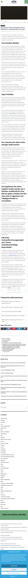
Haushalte (3, 460)
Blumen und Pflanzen (5, 431)
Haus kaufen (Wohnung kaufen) (7, 454)
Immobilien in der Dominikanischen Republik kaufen (11, 537)
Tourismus (3, 494)
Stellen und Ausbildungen (6, 491)
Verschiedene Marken (6, 340)
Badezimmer (3, 428)
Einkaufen (3, 437)
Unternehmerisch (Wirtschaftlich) (8, 498)
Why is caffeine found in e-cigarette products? (14, 307)
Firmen (2, 447)
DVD (1, 435)
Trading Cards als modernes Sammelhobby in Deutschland (13, 396)
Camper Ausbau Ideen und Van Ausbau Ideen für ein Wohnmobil (14, 527)
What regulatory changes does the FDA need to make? (14, 320)
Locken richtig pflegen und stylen (8, 370)
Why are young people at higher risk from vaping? (14, 315)
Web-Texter (3, 504)
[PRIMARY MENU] (2, 2)
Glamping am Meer (4, 529)
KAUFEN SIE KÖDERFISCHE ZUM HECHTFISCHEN (10, 545)
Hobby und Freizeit (5, 462)
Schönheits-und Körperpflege (7, 483)
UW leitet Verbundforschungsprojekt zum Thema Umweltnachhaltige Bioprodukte (11, 348)
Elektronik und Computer (6, 439)
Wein (2, 506)
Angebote (3, 420)
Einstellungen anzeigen (14, 573)
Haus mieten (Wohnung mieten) (7, 456)
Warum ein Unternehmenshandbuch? (8, 543)
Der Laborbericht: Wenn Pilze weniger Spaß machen (11, 342)
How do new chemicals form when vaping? (14, 311)
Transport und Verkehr (5, 496)
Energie (2, 441)
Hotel (2, 464)
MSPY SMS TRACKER (5, 535)
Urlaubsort (3, 502)
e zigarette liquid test (12, 255)
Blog (2, 429)
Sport (2, 489)
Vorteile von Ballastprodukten (7, 373)
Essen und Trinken (4, 443)
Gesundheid (3, 25)
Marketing (3, 475)
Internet (2, 466)
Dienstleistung (4, 433)
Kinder (2, 470)
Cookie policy (12, 576)
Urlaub (2, 500)
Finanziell (3, 445)
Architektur (3, 422)
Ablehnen (14, 569)
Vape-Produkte (5, 341)
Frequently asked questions (7, 350)
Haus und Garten (4, 458)
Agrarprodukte (4, 418)
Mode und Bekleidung (5, 479)
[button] (26, 551)
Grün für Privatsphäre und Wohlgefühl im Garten (11, 384)
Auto (2, 424)
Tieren (2, 492)
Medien (2, 477)
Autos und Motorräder (5, 426)
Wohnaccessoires (4, 508)
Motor (2, 481)
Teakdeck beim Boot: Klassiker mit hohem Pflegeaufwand (13, 362)
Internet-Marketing (5, 468)
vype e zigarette (12, 113)
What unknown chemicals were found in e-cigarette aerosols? (14, 302)
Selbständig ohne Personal (6, 485)
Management (3, 473)
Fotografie (3, 449)
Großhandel (3, 452)
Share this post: (6, 351)
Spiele (2, 487)
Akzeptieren (14, 566)
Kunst (2, 471)
